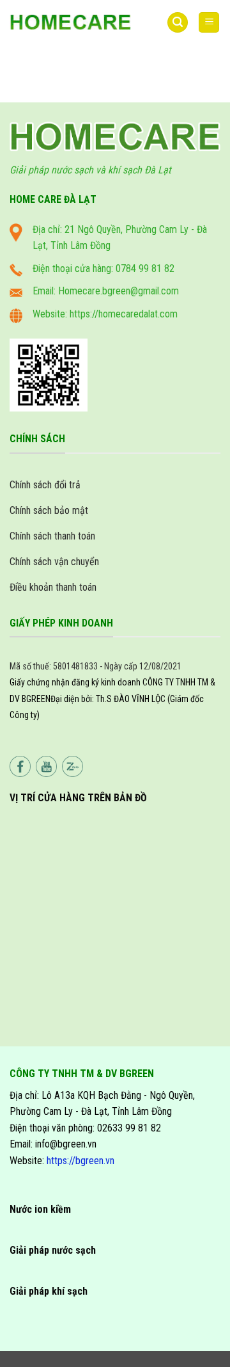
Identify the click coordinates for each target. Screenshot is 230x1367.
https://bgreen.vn (80, 1161)
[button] (177, 22)
